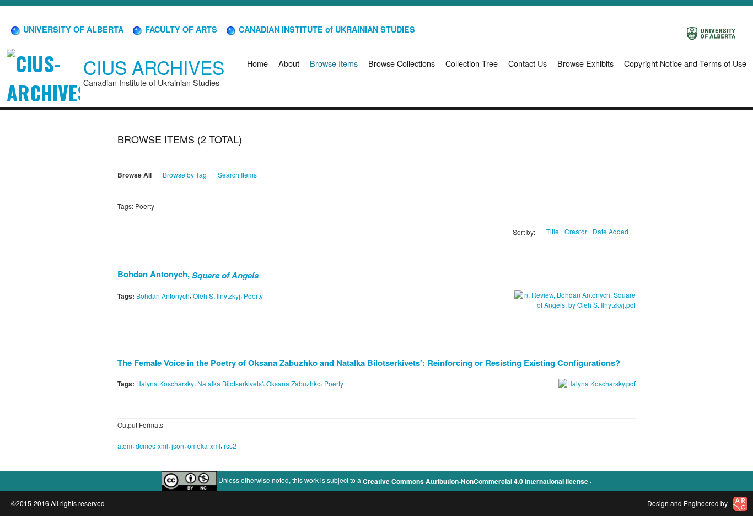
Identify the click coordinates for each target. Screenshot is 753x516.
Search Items (237, 174)
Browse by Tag (185, 174)
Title (552, 231)
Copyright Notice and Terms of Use (685, 63)
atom (124, 445)
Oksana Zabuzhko (293, 383)
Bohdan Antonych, (188, 274)
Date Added (611, 231)
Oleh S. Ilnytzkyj (216, 295)
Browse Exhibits (585, 63)
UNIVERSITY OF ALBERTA (72, 29)
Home (257, 63)
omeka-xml (203, 445)
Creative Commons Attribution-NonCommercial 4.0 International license (476, 481)
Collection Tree (471, 63)
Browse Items (334, 63)
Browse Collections (401, 63)
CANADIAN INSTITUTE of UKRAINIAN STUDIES (325, 29)
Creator (575, 231)
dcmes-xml (152, 445)
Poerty (253, 295)
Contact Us (527, 63)
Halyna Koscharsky (165, 383)
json (177, 445)
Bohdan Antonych (163, 295)
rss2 (230, 445)
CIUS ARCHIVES (153, 66)
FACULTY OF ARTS (180, 29)
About (288, 63)
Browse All (134, 175)
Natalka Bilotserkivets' (230, 383)
